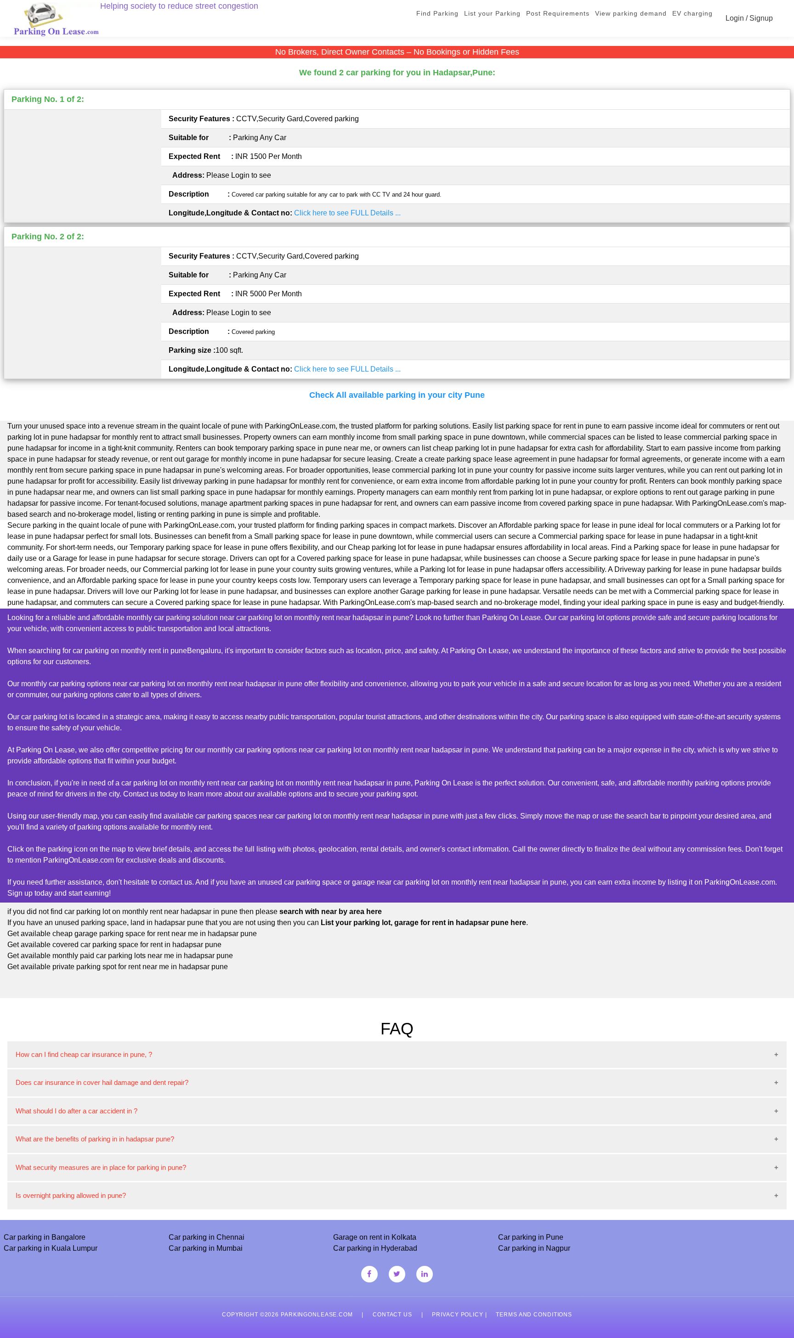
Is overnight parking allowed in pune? (71, 1195)
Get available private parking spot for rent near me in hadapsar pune (117, 967)
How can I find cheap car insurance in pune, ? (84, 1054)
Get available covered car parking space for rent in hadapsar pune (114, 944)
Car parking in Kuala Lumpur (50, 1248)
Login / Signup (749, 18)
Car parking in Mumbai (206, 1248)
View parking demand (631, 13)
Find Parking (437, 13)
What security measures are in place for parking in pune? (101, 1167)
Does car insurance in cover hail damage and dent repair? (102, 1082)
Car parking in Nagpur (534, 1248)
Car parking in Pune (530, 1237)
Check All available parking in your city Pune (397, 395)
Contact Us (392, 1314)
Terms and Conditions (534, 1314)
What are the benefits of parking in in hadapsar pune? (95, 1139)
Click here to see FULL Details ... (347, 213)
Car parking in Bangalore (44, 1237)
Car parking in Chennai (206, 1237)
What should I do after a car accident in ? (76, 1111)
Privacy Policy (457, 1314)
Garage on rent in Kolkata (374, 1237)
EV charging (692, 13)
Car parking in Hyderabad (375, 1248)
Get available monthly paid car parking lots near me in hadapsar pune (120, 956)
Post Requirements (558, 13)
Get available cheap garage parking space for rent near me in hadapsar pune (132, 933)
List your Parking (492, 13)
